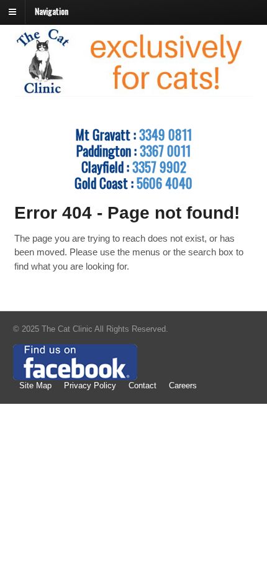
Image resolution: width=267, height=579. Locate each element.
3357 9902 (159, 166)
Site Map (35, 385)
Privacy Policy (90, 385)
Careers (183, 385)
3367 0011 (165, 150)
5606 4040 (164, 183)
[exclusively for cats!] (133, 90)
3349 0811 (165, 134)
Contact (142, 385)
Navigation (51, 10)
